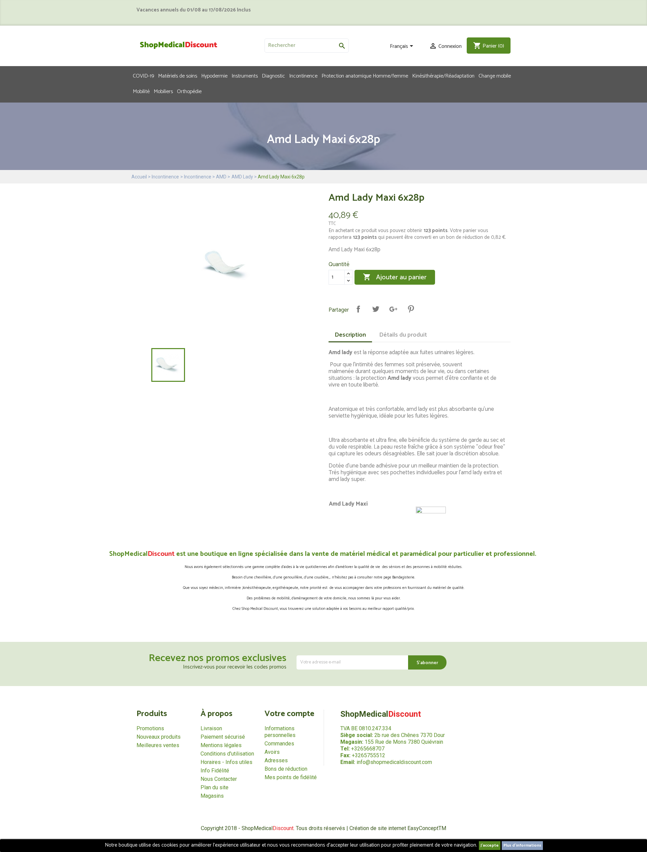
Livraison (211, 728)
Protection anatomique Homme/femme (364, 76)
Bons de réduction (286, 769)
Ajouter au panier (395, 277)
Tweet (375, 309)
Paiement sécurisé (223, 737)
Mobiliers (163, 91)
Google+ (393, 309)
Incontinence (303, 76)
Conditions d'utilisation (227, 753)
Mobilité (141, 91)
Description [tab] (350, 335)
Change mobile (495, 76)
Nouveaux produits (158, 737)
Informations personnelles (280, 731)
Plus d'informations (522, 845)
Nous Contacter (219, 779)
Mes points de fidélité (291, 777)
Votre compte (289, 713)
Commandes (279, 743)
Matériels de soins (177, 76)
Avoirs (272, 752)
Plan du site (214, 787)
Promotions (150, 728)
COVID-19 (143, 76)
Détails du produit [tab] (403, 335)
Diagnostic (273, 76)
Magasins (212, 796)
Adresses (276, 760)
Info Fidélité (215, 770)
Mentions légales (221, 745)
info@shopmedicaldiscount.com (394, 762)
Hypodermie (214, 76)
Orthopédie (189, 91)
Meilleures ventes (157, 745)
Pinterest (411, 309)
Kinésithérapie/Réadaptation (443, 76)
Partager (358, 309)
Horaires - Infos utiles (226, 762)
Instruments (245, 76)
